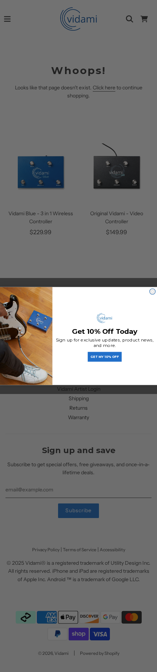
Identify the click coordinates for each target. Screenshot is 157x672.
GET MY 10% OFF (105, 357)
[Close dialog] (153, 291)
